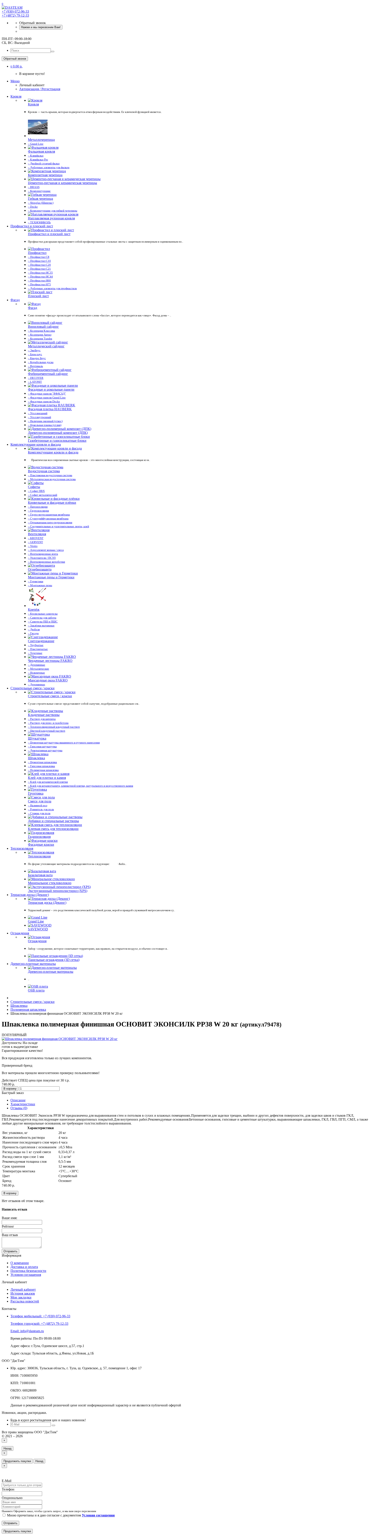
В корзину (10, 1088)
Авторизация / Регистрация (39, 89)
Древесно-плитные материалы (33, 964)
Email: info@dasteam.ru (27, 1331)
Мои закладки (20, 1297)
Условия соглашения (25, 1275)
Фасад (15, 300)
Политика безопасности (28, 1271)
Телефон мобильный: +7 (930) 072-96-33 (40, 1316)
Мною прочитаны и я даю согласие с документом (60, 1515)
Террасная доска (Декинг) (29, 895)
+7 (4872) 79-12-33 (15, 15)
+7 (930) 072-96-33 (15, 11)
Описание (18, 1100)
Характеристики (22, 1104)
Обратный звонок (14, 58)
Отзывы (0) (18, 1108)
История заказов (22, 1293)
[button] (16, 66)
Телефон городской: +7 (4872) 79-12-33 (39, 1323)
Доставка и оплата (24, 1267)
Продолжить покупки (17, 1461)
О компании (19, 1263)
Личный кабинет (23, 1289)
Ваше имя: (9, 1218)
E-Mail (6, 1481)
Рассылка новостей (24, 1301)
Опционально (12, 1498)
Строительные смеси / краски (32, 688)
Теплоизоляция (21, 848)
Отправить (10, 1251)
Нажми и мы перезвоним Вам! (41, 27)
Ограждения (19, 933)
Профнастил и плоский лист (31, 226)
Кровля (15, 96)
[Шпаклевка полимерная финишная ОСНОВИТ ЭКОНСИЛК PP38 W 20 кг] (60, 1039)
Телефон (8, 1489)
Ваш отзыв (10, 1235)
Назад (7, 1448)
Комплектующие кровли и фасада (35, 444)
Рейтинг (8, 1226)
